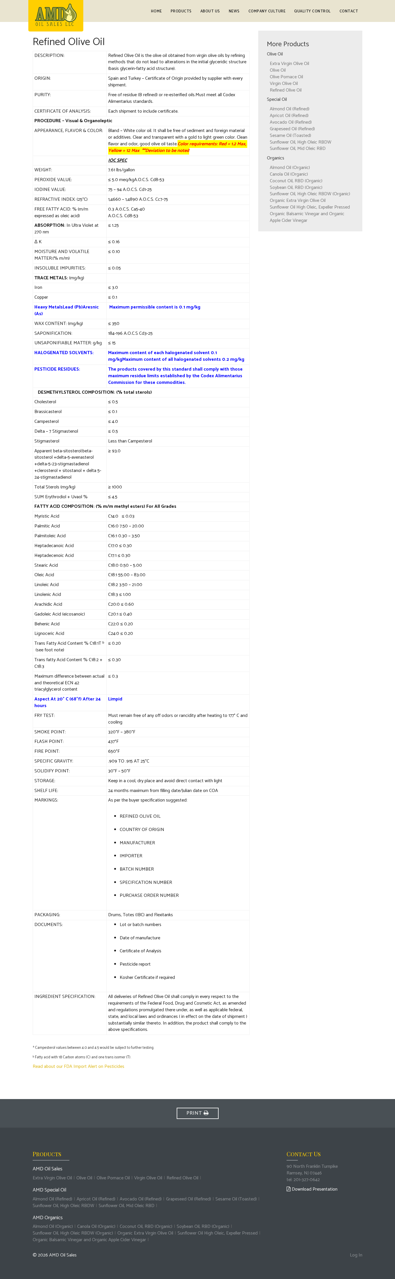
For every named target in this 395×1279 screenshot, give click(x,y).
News (234, 11)
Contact (348, 11)
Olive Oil (278, 70)
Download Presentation (314, 1189)
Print (195, 1113)
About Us (210, 11)
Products (181, 11)
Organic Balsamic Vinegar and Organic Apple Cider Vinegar (307, 217)
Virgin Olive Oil (284, 84)
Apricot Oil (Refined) (289, 116)
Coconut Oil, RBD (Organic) (296, 181)
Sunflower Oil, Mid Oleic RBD (298, 149)
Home (156, 11)
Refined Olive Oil (286, 90)
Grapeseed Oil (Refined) (292, 129)
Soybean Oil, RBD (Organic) (296, 188)
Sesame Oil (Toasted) (290, 136)
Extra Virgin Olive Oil (289, 64)
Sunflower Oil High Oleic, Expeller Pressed (310, 207)
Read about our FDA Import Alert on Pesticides (78, 1066)
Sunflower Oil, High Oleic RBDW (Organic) (310, 194)
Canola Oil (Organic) (289, 174)
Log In (356, 1255)
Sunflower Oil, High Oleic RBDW (300, 142)
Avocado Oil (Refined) (291, 122)
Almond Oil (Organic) (290, 168)
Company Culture (267, 11)
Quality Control (312, 11)
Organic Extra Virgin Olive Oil (298, 201)
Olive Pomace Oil (286, 77)
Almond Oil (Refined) (289, 109)
